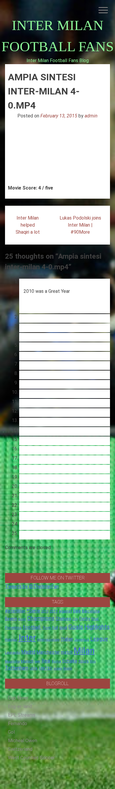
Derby (84, 618)
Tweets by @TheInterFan (32, 586)
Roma (56, 661)
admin (91, 116)
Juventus (81, 639)
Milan (84, 651)
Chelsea (63, 618)
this (93, 661)
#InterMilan (15, 611)
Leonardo (12, 652)
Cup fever (18, 698)
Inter (27, 638)
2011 (54, 611)
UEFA (33, 668)
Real (46, 661)
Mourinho (12, 661)
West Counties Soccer (31, 757)
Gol (11, 732)
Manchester (48, 652)
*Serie (33, 611)
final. (95, 619)
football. (32, 627)
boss (22, 619)
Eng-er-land (20, 706)
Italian (67, 639)
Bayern (11, 618)
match (67, 652)
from (47, 628)
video (58, 668)
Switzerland (20, 749)
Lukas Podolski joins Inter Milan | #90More (80, 225)
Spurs (83, 661)
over (37, 661)
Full (55, 627)
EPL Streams (21, 715)
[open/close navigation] (103, 10)
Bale (77, 611)
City (75, 619)
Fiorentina (13, 628)
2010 (44, 611)
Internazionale (48, 639)
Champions (41, 618)
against (65, 611)
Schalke (69, 661)
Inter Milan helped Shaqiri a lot (28, 225)
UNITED (45, 668)
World (67, 668)
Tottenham (16, 668)
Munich (27, 661)
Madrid (28, 652)
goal (63, 627)
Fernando (17, 723)
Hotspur (11, 639)
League (99, 639)
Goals (75, 627)
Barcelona (91, 611)
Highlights (97, 627)
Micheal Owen (22, 740)
